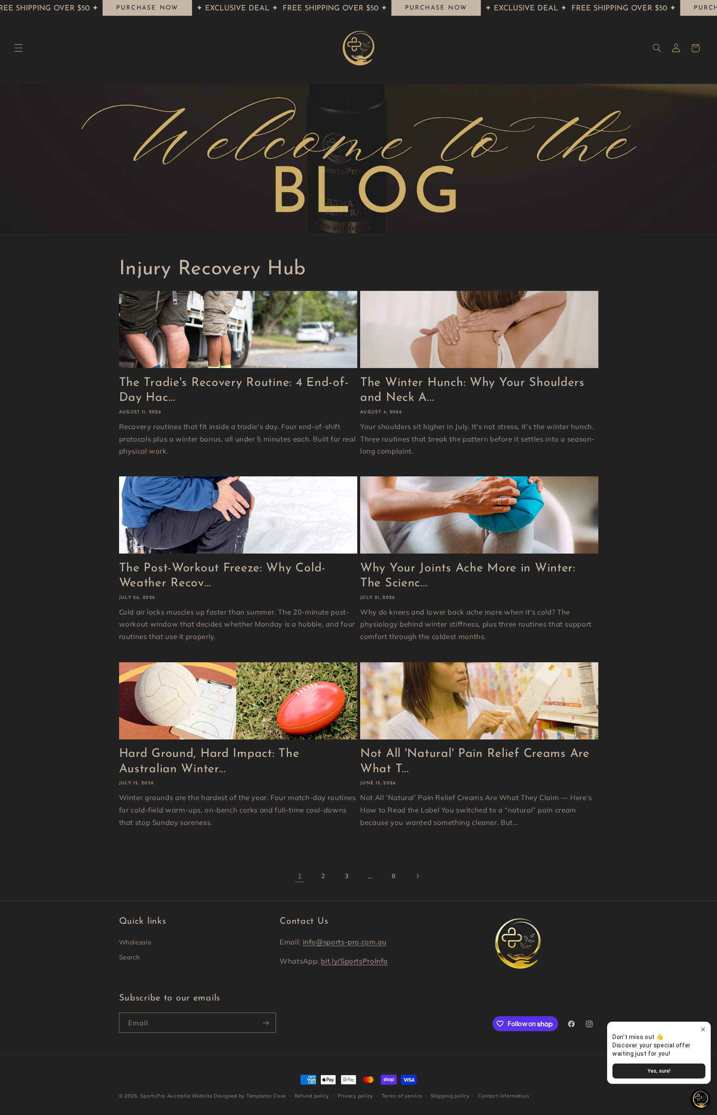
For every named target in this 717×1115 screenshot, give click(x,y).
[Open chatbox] (700, 1099)
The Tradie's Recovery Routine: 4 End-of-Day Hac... (234, 389)
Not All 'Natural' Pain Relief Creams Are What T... (475, 761)
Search (129, 957)
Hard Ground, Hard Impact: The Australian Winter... (209, 761)
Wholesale (135, 942)
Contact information (503, 1096)
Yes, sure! (659, 1071)
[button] (18, 48)
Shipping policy (450, 1096)
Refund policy (312, 1096)
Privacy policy (355, 1096)
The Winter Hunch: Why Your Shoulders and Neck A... (472, 389)
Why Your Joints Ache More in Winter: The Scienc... (468, 575)
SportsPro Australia (165, 1096)
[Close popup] (703, 1029)
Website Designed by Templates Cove (239, 1096)
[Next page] (417, 876)
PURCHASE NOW (147, 8)
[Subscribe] (265, 1023)
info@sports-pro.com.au (345, 941)
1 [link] (300, 875)
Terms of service (402, 1096)
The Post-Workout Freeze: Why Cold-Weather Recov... (222, 575)
